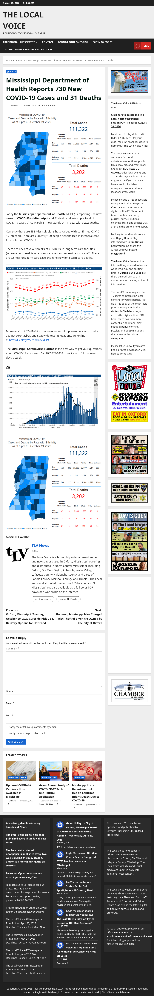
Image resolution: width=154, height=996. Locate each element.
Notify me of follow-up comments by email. (33, 727)
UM (54, 777)
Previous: (30, 616)
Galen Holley (73, 823)
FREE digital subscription (20, 42)
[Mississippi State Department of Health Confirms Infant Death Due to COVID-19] (87, 771)
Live (146, 45)
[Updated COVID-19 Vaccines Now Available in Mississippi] (21, 771)
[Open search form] (131, 46)
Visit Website (43, 599)
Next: (78, 616)
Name (10, 691)
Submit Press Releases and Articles (28, 49)
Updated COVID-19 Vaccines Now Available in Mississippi (18, 791)
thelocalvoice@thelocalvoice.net (132, 936)
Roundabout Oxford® (73, 42)
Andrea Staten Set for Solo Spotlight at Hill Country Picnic (75, 886)
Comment (12, 648)
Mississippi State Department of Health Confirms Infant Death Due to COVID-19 (85, 793)
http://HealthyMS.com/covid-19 (29, 340)
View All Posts (68, 599)
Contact (47, 42)
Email (10, 703)
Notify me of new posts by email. (27, 733)
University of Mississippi (51, 800)
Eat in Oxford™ (103, 42)
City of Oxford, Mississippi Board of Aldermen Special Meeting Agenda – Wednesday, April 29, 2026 (77, 831)
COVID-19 (11, 72)
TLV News (13, 105)
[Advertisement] (129, 625)
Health (23, 777)
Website (10, 715)
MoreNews (108, 992)
